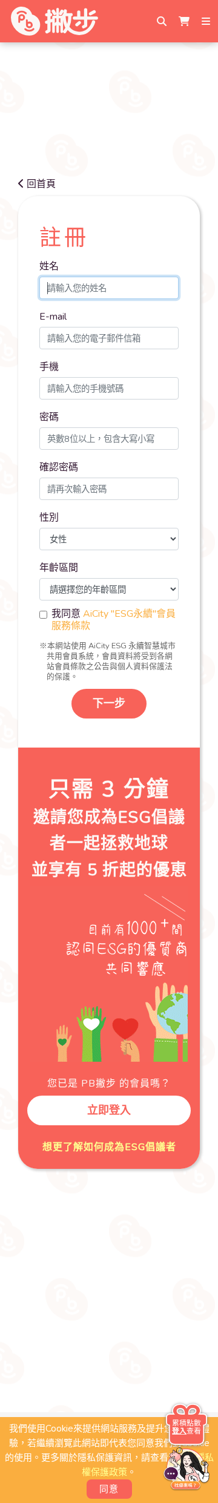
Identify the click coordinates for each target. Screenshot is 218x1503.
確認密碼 (58, 467)
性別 (49, 517)
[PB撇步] (54, 21)
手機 (49, 366)
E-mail (53, 316)
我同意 (113, 620)
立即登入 (109, 1110)
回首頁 (41, 184)
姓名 (49, 266)
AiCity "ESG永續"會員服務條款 (113, 620)
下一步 (109, 703)
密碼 (49, 417)
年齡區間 (58, 567)
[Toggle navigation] (207, 21)
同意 (109, 1489)
